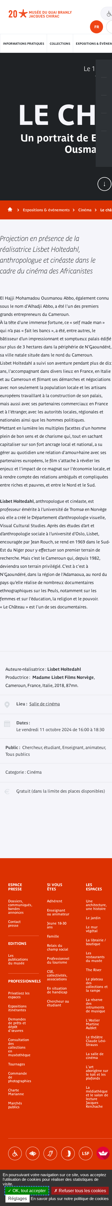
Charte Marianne (16, 1092)
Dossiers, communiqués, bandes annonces (19, 907)
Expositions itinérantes (17, 1008)
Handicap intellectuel (68, 1153)
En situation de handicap (57, 990)
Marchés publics (15, 1105)
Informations (104, 86)
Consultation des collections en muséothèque (19, 1047)
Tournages (16, 1064)
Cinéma (85, 210)
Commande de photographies (19, 1077)
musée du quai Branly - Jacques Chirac (46, 13)
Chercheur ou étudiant (58, 1003)
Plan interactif (104, 140)
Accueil (9, 209)
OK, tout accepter (28, 1190)
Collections (60, 43)
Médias (104, 122)
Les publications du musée (18, 959)
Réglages (17, 1198)
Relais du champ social (57, 947)
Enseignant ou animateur (58, 912)
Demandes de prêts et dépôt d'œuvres (17, 1025)
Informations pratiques (23, 43)
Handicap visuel (32, 1153)
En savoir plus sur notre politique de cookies (70, 1198)
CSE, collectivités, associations (57, 975)
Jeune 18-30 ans (56, 925)
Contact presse (14, 924)
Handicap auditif (50, 1153)
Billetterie (104, 68)
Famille (53, 936)
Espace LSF (85, 1153)
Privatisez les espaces (19, 995)
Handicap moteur (15, 1153)
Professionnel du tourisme (58, 960)
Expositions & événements (46, 210)
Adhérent (54, 901)
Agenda (104, 104)
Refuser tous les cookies (82, 1190)
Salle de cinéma (44, 703)
